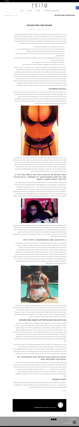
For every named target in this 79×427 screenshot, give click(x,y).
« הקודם (65, 395)
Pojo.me (9, 426)
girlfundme (46, 369)
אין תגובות (38, 29)
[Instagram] (52, 419)
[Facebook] (55, 419)
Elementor (73, 426)
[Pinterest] (53, 419)
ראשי (17, 15)
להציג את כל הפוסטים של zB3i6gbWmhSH (45, 407)
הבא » (14, 395)
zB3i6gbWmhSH (32, 29)
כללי (14, 15)
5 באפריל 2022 (47, 29)
